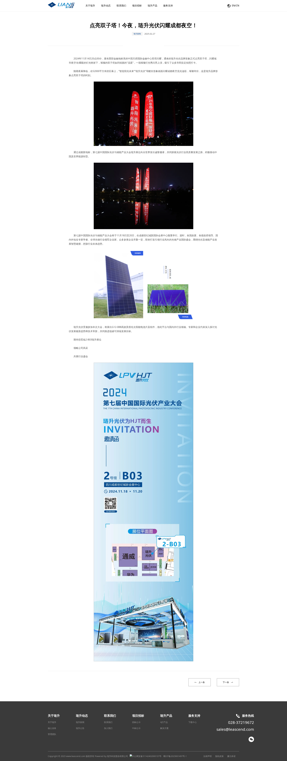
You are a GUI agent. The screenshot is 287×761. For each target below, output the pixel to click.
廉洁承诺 (231, 756)
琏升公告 (80, 728)
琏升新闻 (80, 722)
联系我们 (108, 722)
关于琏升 (52, 722)
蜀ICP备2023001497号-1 (175, 756)
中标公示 (136, 728)
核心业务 (52, 728)
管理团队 (52, 734)
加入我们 (108, 728)
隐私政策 (219, 756)
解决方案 (164, 728)
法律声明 (207, 756)
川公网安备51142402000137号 (146, 756)
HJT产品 (164, 722)
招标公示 (136, 722)
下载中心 (192, 722)
